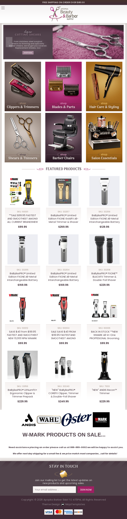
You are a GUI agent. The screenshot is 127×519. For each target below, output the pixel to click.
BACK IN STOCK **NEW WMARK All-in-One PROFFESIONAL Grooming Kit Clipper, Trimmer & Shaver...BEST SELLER (104, 335)
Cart (124, 9)
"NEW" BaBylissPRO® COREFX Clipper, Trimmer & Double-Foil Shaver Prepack (63, 393)
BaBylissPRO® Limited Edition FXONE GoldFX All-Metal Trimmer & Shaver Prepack (63, 219)
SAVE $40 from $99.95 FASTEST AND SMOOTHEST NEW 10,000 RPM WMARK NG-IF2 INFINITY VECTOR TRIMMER (22, 335)
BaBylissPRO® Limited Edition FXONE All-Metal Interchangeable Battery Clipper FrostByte (63, 277)
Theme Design (51, 504)
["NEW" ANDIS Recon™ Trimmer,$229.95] (104, 366)
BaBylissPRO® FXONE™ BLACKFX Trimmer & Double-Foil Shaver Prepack (104, 277)
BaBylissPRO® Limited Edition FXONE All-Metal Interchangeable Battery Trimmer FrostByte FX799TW (22, 277)
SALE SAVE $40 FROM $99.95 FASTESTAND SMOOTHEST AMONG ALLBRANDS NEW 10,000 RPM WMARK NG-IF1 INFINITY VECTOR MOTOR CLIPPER (63, 335)
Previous (9, 42)
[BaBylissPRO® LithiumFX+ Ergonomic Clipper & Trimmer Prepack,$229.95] (22, 366)
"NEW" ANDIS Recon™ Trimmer (104, 391)
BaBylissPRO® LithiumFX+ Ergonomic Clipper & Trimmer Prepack (22, 393)
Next (118, 42)
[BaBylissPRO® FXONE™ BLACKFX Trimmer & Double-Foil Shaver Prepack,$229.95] (104, 249)
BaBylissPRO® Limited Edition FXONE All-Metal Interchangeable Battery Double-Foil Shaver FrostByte (104, 219)
